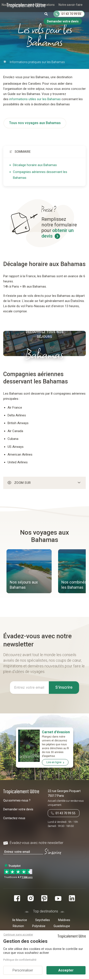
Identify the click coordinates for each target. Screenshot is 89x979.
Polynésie (38, 926)
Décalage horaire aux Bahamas (35, 165)
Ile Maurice (19, 920)
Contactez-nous (14, 818)
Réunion (18, 926)
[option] (29, 571)
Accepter (66, 970)
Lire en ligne (53, 762)
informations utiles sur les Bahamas (35, 99)
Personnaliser (23, 970)
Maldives (64, 920)
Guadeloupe (62, 926)
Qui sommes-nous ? (16, 800)
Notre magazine (71, 12)
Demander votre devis (18, 809)
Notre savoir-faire (71, 4)
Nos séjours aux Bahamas (24, 585)
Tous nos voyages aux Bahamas (35, 123)
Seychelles (42, 920)
